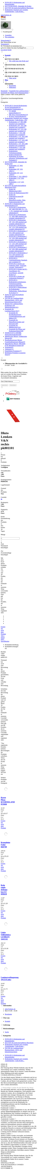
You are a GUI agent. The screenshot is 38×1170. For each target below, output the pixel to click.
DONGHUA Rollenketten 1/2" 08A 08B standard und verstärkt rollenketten (18, 216)
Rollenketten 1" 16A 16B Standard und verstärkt (17, 134)
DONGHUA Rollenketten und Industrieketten (15, 204)
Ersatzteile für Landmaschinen (12, 310)
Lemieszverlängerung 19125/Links (10, 978)
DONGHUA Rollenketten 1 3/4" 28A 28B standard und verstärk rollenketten (18, 249)
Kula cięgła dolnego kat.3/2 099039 (4, 889)
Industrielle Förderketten (14, 109)
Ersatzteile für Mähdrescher (15, 326)
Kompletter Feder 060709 (5, 844)
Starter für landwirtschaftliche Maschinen (14, 295)
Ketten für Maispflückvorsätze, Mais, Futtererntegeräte (17, 200)
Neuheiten (9, 347)
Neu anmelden (9, 37)
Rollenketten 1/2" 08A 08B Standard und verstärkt (17, 123)
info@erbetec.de (6, 15)
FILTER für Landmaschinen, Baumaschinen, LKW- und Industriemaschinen (14, 300)
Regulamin (12, 85)
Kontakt (3, 360)
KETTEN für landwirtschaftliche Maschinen (19, 8)
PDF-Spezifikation (5, 640)
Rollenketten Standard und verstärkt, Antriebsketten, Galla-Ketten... (16, 10)
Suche (7, 1032)
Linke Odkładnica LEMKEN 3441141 (6, 935)
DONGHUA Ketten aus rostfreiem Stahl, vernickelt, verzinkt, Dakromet (17, 265)
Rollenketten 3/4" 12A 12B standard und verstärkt (17, 130)
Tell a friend (3, 637)
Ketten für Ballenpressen (18, 193)
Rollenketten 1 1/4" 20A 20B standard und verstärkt (18, 137)
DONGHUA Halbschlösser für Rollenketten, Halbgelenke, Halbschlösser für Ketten (18, 290)
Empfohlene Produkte (13, 351)
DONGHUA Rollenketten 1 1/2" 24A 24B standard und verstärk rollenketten (18, 243)
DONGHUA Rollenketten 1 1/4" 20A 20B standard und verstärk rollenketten (18, 238)
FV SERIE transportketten (15, 112)
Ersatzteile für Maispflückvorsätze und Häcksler (16, 322)
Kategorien (4, 102)
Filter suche (12, 78)
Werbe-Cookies (6, 1134)
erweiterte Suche (6, 50)
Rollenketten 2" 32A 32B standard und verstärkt (17, 148)
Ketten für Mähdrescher (15, 190)
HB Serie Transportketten (18, 115)
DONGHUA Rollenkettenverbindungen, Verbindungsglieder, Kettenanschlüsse (17, 282)
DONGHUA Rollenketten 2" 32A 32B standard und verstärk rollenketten (18, 254)
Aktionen (9, 349)
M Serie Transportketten (17, 116)
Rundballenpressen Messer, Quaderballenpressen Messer (15, 341)
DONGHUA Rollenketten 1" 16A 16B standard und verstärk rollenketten (18, 232)
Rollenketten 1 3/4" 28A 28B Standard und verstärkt (18, 144)
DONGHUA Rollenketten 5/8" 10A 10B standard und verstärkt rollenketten (18, 222)
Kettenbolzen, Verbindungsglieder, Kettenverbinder (15, 153)
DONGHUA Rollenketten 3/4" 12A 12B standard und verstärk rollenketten (18, 227)
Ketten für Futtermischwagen (16, 195)
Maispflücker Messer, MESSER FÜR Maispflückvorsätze (15, 344)
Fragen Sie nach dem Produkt (3, 630)
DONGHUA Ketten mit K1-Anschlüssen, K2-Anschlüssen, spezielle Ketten (18, 271)
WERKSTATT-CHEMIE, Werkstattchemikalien (13, 333)
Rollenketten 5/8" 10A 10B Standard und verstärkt (17, 126)
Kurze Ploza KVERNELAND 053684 (8, 800)
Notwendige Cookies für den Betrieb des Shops (18, 1088)
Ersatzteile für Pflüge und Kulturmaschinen (17, 330)
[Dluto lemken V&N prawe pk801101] (13, 428)
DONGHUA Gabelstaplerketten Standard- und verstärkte (18, 260)
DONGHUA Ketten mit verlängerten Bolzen (16, 277)
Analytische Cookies (7, 1119)
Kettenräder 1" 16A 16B (18, 176)
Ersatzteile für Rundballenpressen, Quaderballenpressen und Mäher (17, 315)
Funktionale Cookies (7, 1108)
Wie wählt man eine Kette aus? (19, 61)
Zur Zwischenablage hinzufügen (6, 553)
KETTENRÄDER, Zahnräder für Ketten (18, 6)
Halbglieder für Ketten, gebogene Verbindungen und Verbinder (18, 158)
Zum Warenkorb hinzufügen (4, 545)
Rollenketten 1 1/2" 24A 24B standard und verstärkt (18, 141)
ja (1, 499)
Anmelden (8, 35)
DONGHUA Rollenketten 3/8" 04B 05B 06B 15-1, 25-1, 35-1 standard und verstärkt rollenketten (18, 210)
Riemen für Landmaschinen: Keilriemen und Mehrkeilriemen (14, 305)
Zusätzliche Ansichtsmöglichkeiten (12, 98)
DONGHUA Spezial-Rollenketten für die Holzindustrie (16, 106)
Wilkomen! (12, 87)
